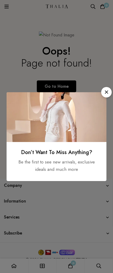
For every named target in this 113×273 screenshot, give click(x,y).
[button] (106, 92)
